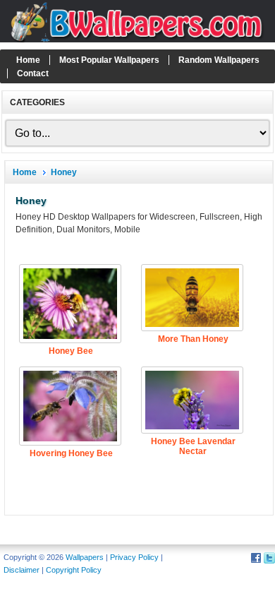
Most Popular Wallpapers (109, 60)
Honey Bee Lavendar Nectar (193, 446)
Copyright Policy (74, 570)
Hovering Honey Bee (71, 453)
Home (28, 60)
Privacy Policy (134, 557)
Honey (64, 172)
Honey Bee (71, 351)
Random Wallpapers (218, 60)
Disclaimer (21, 570)
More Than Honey (193, 339)
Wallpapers (85, 557)
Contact (33, 73)
